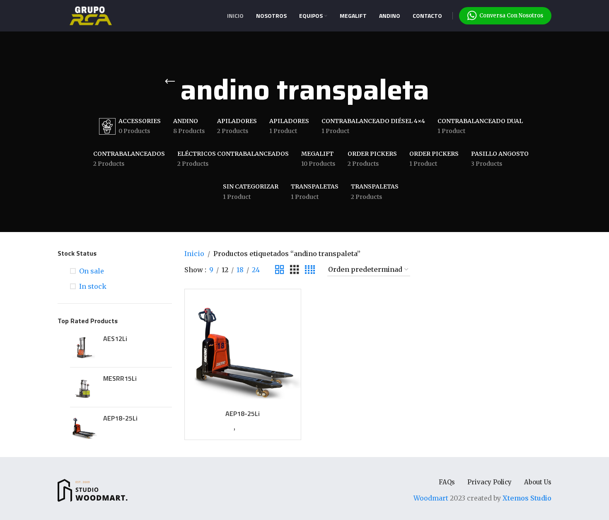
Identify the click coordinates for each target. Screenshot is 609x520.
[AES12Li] (83, 347)
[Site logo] (91, 15)
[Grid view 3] (294, 270)
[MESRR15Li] (83, 387)
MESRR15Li (120, 378)
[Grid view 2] (279, 270)
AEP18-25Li (120, 418)
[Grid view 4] (310, 270)
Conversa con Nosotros (511, 15)
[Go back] (170, 81)
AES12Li (115, 338)
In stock (92, 286)
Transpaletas (253, 427)
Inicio (194, 253)
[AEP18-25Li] (83, 427)
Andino (224, 427)
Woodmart (430, 498)
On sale (91, 271)
